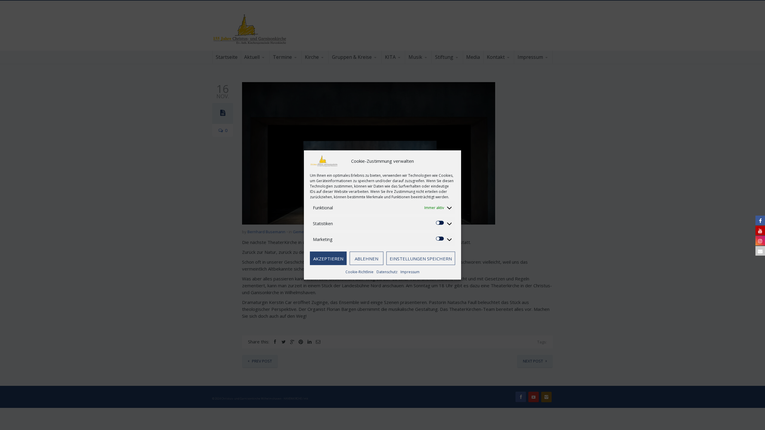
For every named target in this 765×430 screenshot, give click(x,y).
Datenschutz (387, 271)
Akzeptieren (328, 258)
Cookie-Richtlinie (359, 271)
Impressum (410, 271)
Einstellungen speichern (421, 258)
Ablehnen (366, 258)
